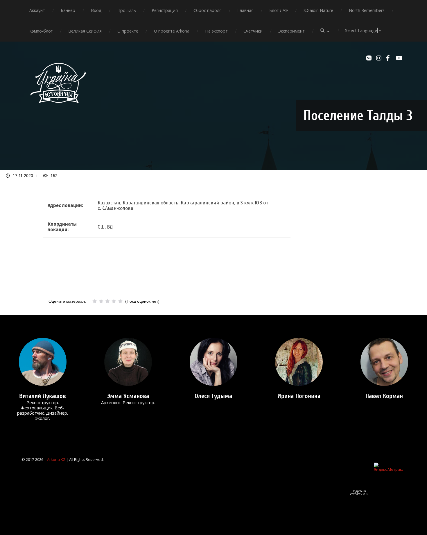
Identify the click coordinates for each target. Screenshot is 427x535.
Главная (245, 10)
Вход (96, 10)
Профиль (126, 10)
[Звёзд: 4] (114, 301)
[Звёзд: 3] (107, 301)
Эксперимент (291, 31)
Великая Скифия (85, 31)
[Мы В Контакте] (369, 58)
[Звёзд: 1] (95, 301)
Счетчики (253, 31)
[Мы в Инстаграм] (379, 58)
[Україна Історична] (58, 108)
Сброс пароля (207, 10)
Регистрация (165, 10)
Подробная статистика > (359, 492)
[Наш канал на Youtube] (399, 58)
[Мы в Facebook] (389, 58)
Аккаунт (37, 10)
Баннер (68, 10)
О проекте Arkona (171, 31)
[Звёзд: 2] (101, 301)
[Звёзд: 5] (120, 301)
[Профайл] (43, 362)
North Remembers (367, 10)
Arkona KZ (56, 459)
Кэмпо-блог (41, 31)
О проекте (127, 31)
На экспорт (216, 31)
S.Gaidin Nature (318, 10)
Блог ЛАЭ (278, 10)
